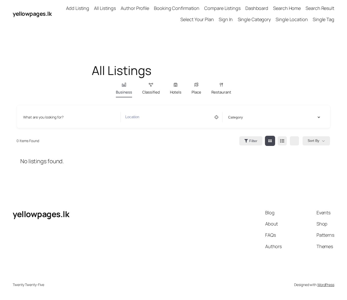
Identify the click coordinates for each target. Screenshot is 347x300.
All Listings (105, 8)
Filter (253, 141)
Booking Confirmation (176, 8)
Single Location (292, 19)
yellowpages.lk (32, 14)
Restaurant (221, 92)
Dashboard (256, 8)
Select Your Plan (197, 19)
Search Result (320, 8)
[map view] (294, 141)
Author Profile (135, 8)
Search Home (287, 8)
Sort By (313, 141)
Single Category (254, 19)
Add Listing (77, 8)
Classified (151, 92)
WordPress (325, 284)
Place (196, 92)
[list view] (282, 141)
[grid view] (270, 141)
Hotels (175, 92)
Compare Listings (222, 8)
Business (124, 92)
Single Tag (323, 19)
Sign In (226, 19)
